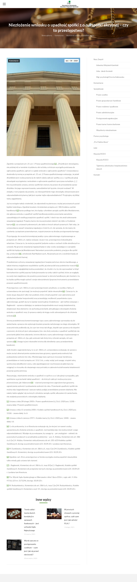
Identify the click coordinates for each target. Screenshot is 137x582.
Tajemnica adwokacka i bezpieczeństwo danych (111, 167)
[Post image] (14, 513)
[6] (64, 291)
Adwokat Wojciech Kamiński (107, 65)
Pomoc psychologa (101, 136)
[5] (77, 265)
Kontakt (97, 175)
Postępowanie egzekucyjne (106, 118)
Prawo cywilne (102, 95)
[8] (15, 341)
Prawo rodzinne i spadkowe (107, 107)
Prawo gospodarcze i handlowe (108, 101)
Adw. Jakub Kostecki (104, 71)
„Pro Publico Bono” (101, 142)
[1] (55, 164)
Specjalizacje (98, 89)
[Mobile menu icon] (4, 4)
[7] (15, 316)
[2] (18, 210)
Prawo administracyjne (105, 112)
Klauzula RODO (100, 154)
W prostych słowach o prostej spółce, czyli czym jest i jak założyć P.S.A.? (71, 516)
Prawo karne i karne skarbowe (108, 124)
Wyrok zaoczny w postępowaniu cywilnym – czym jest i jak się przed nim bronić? (31, 547)
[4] (20, 254)
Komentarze (14, 61)
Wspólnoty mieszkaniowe (106, 130)
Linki (95, 148)
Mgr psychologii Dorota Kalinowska (110, 77)
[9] (32, 382)
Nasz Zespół (98, 59)
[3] (14, 224)
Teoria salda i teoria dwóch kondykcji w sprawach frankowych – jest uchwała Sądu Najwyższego (31, 520)
